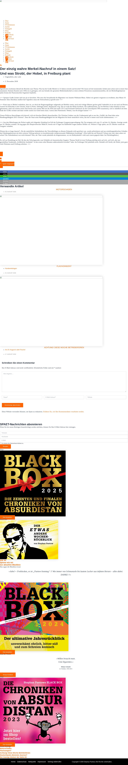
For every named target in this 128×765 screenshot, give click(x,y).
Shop (7, 31)
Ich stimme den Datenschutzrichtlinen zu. (13, 443)
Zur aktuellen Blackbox (10, 565)
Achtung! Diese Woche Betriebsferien (64, 347)
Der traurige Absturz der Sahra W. (13, 757)
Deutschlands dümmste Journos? (13, 755)
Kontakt (7, 33)
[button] (4, 172)
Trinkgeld (8, 29)
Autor (7, 23)
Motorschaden (64, 189)
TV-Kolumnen (10, 25)
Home (13, 762)
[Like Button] (3, 86)
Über (6, 21)
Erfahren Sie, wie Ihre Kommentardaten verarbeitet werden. (63, 412)
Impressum (42, 762)
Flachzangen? (64, 266)
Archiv (7, 27)
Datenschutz (22, 762)
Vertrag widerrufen (54, 762)
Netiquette (32, 762)
